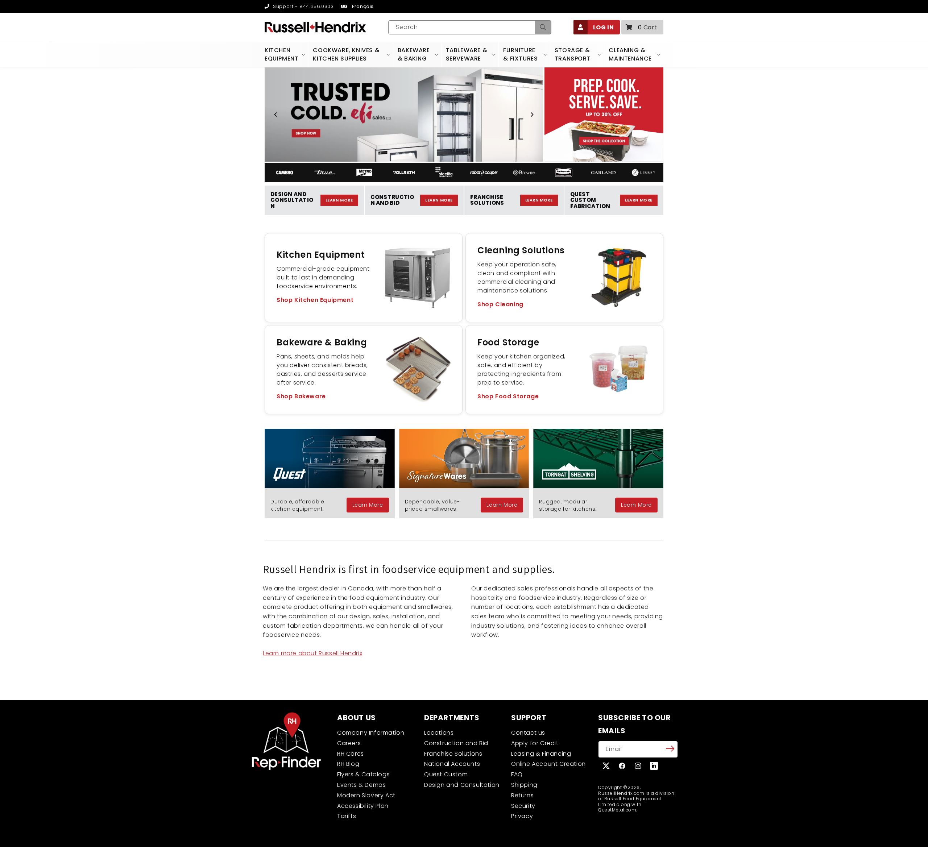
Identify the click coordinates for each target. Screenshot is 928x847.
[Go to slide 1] (397, 154)
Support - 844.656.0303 (303, 6)
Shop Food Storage (508, 396)
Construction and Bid (456, 743)
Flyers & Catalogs (363, 774)
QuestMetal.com (617, 810)
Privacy (522, 816)
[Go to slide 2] (404, 154)
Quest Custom (446, 774)
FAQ (517, 774)
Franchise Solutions (453, 754)
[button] (642, 27)
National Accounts (452, 764)
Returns (522, 795)
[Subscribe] (670, 749)
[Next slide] (532, 114)
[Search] (543, 27)
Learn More (367, 504)
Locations (438, 732)
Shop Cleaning (500, 304)
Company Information (370, 732)
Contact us (528, 732)
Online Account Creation (548, 764)
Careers (349, 743)
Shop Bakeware (301, 396)
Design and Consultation (462, 785)
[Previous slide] (275, 114)
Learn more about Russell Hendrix (312, 653)
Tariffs (346, 816)
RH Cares (350, 754)
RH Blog (348, 764)
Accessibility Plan (363, 806)
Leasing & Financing (541, 754)
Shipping (524, 785)
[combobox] (470, 27)
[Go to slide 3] (410, 154)
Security (523, 806)
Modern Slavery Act (366, 795)
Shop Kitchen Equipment (315, 300)
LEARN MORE (339, 200)
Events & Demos (361, 785)
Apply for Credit (535, 743)
